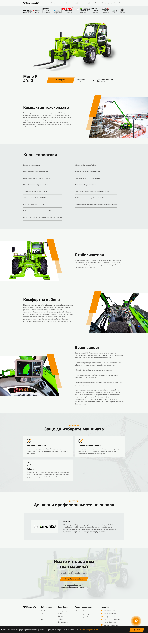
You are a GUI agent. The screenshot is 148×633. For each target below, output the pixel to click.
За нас (97, 3)
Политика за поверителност (86, 614)
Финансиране (107, 3)
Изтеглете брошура (81, 80)
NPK (42, 620)
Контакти (118, 3)
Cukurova (44, 614)
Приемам (137, 630)
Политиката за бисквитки (89, 630)
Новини (89, 3)
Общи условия (80, 611)
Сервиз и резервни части (75, 3)
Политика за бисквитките (85, 617)
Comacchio (44, 617)
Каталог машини (57, 3)
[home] (31, 3)
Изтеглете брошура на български (106, 80)
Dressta (43, 611)
